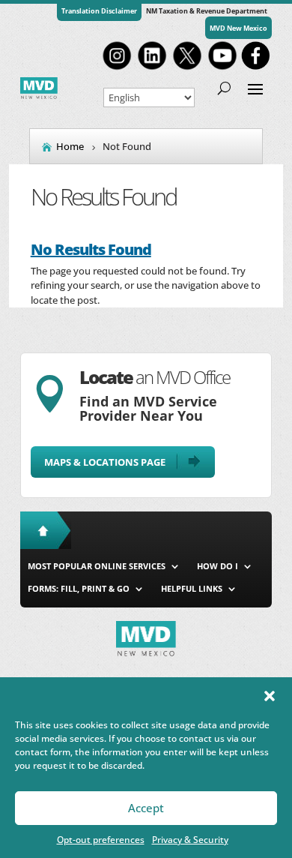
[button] (269, 696)
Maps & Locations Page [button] (104, 462)
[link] (116, 68)
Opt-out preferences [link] (101, 839)
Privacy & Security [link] (190, 839)
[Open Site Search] (224, 88)
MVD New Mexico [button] (238, 28)
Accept (146, 807)
